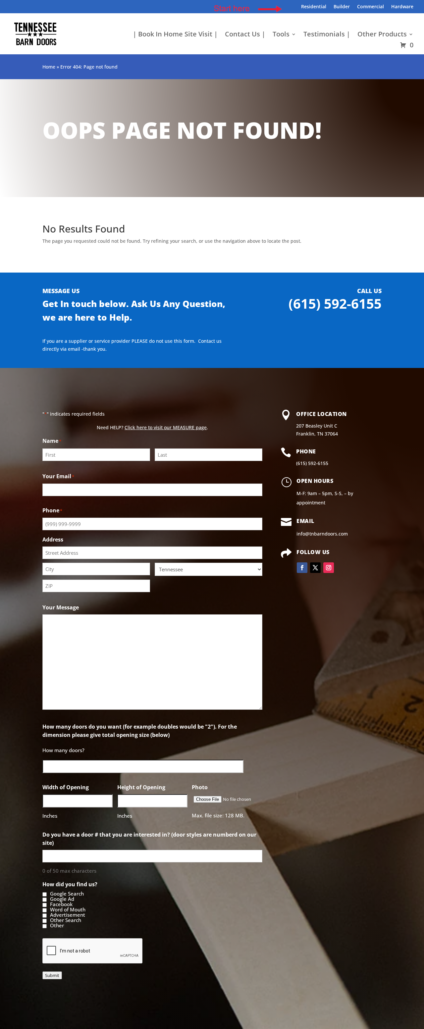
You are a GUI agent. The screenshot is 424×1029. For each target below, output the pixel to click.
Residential (313, 7)
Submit (52, 975)
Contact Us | (245, 35)
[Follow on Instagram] (328, 567)
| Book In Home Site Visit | (175, 35)
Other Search (65, 920)
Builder (342, 7)
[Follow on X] (315, 567)
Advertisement (67, 915)
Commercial (370, 7)
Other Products (382, 35)
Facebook (61, 904)
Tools (281, 35)
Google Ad (62, 899)
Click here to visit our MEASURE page (166, 427)
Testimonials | (326, 35)
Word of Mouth (67, 909)
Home (48, 67)
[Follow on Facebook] (302, 567)
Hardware (402, 7)
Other (57, 925)
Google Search (67, 894)
